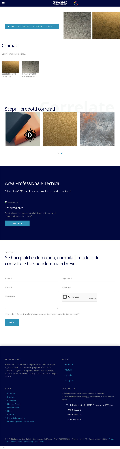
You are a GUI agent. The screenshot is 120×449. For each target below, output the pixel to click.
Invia (11, 322)
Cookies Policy (16, 441)
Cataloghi (11, 400)
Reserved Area (14, 208)
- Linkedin (67, 375)
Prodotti (23, 26)
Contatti (10, 414)
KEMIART (37, 26)
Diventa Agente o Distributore (20, 421)
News (9, 411)
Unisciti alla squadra (16, 418)
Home (11, 26)
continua (17, 223)
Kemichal (11, 393)
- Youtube (67, 370)
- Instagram (68, 380)
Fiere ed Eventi (13, 404)
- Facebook (68, 364)
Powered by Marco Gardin (34, 441)
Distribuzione (13, 407)
